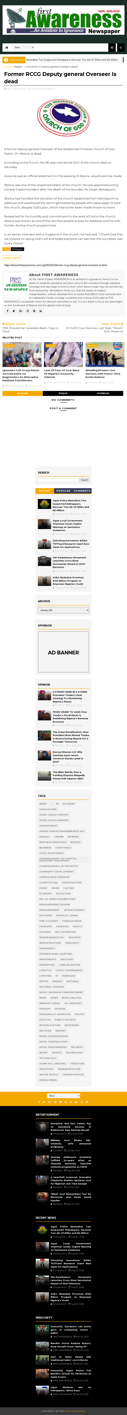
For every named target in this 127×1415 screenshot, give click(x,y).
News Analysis (71, 997)
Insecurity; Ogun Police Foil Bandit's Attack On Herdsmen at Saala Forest (71, 1373)
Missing (57, 981)
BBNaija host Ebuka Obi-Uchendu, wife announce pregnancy (71, 1143)
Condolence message (54, 877)
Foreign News (71, 921)
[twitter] (44, 1102)
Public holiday (65, 1019)
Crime (43, 888)
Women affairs (73, 1074)
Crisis (55, 888)
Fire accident (49, 921)
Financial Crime (67, 915)
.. (51, 803)
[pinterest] (55, 1102)
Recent (45, 490)
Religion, (50, 88)
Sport (44, 1052)
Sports (57, 1052)
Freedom (62, 926)
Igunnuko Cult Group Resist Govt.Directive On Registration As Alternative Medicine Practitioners (20, 375)
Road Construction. (54, 1041)
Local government (69, 970)
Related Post (12, 337)
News (120, 60)
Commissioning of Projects (59, 866)
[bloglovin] (61, 1102)
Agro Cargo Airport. (55, 820)
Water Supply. (49, 1074)
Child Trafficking (52, 853)
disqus (63, 393)
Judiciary (66, 959)
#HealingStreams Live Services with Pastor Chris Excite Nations (102, 374)
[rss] (71, 1102)
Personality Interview (55, 1014)
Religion (18, 66)
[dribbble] (66, 1102)
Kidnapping (47, 965)
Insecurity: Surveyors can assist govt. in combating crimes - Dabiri (71, 1329)
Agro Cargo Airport (54, 814)
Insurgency (47, 948)
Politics (45, 1019)
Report (61, 1030)
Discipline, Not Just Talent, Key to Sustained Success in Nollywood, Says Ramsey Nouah (71, 1126)
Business (45, 847)
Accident (69, 803)
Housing (45, 932)
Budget (76, 842)
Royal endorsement (53, 1047)
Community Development (57, 871)
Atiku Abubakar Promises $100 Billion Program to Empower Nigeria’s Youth (68, 580)
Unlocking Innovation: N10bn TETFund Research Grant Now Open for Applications (71, 543)
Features (46, 915)
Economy (46, 893)
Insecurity (72, 943)
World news (48, 1080)
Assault (45, 836)
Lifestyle (46, 970)
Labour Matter (69, 965)
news (43, 997)
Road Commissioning (54, 1036)
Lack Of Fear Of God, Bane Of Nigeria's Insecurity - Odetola (61, 374)
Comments (82, 490)
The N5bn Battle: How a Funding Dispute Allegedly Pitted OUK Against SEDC (69, 775)
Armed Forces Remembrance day (62, 831)
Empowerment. (50, 910)
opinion (45, 1008)
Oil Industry (73, 1003)
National (73, 981)
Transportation (69, 1069)
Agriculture (48, 809)
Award (59, 836)
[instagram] (82, 1102)
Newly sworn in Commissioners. (62, 992)
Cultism (68, 888)
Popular (64, 490)
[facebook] (39, 1102)
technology (74, 1052)
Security (77, 1047)
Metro (44, 981)
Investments (48, 959)
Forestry (46, 926)
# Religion (17, 249)
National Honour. (52, 986)
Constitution (49, 882)
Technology (48, 1058)
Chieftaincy (63, 847)
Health (77, 926)
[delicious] (87, 1102)
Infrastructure (50, 943)
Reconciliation (50, 1025)
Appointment (49, 825)
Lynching (46, 976)
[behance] (76, 1102)
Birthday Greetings (53, 842)
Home (7, 66)
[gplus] (49, 1102)
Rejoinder (72, 1025)
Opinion (59, 1008)
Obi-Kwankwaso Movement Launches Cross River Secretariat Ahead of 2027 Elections (71, 1280)
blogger (22, 393)
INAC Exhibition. (65, 932)
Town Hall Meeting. (53, 1063)
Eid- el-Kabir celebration (57, 899)
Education (63, 893)
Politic (80, 1014)
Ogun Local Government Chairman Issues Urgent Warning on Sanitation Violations (71, 1246)
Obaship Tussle (50, 1003)
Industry (75, 937)
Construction (71, 882)
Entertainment (74, 910)
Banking (73, 836)
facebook (103, 393)
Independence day (52, 937)
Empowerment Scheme (55, 904)
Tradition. (47, 1069)
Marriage (68, 976)
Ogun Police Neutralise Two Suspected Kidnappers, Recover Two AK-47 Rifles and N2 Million (71, 1229)
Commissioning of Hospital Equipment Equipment (58, 859)
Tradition (77, 1063)
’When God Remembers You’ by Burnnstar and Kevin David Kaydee (71, 1197)
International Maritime (56, 954)
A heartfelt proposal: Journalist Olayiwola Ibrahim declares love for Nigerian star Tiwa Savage (71, 1180)
